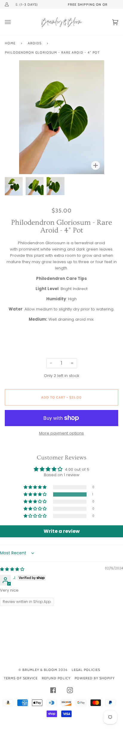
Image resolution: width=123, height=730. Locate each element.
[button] (35, 494)
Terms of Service (21, 678)
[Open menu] (14, 22)
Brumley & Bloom (39, 670)
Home (10, 43)
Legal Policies (86, 670)
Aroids (34, 43)
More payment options (61, 433)
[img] (12, 569)
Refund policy (56, 678)
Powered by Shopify (95, 678)
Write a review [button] (62, 531)
